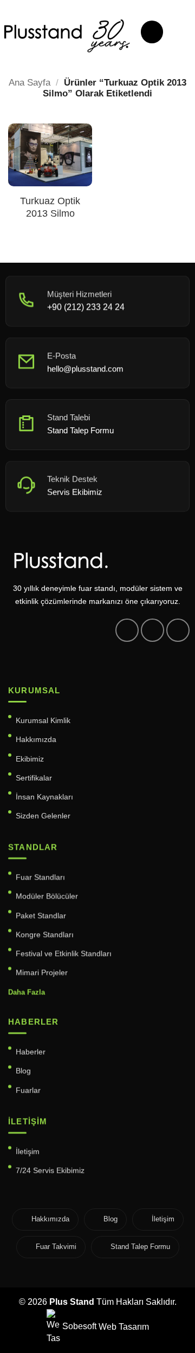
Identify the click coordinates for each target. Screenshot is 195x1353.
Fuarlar (28, 1090)
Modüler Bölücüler (47, 896)
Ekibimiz (30, 758)
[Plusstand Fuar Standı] (66, 35)
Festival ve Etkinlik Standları (64, 953)
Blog (23, 1070)
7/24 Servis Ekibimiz (50, 1170)
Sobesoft (78, 1326)
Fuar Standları (40, 877)
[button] (152, 32)
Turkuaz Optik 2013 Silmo (50, 207)
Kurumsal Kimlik (43, 720)
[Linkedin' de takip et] (178, 630)
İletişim (28, 1151)
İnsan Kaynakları (44, 796)
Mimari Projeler (42, 972)
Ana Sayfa (29, 82)
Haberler (31, 1052)
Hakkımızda (36, 739)
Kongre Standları (45, 934)
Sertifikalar (34, 777)
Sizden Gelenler (43, 815)
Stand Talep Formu (140, 1247)
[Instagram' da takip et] (152, 630)
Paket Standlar (41, 915)
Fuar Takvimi (56, 1247)
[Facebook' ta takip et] (127, 630)
